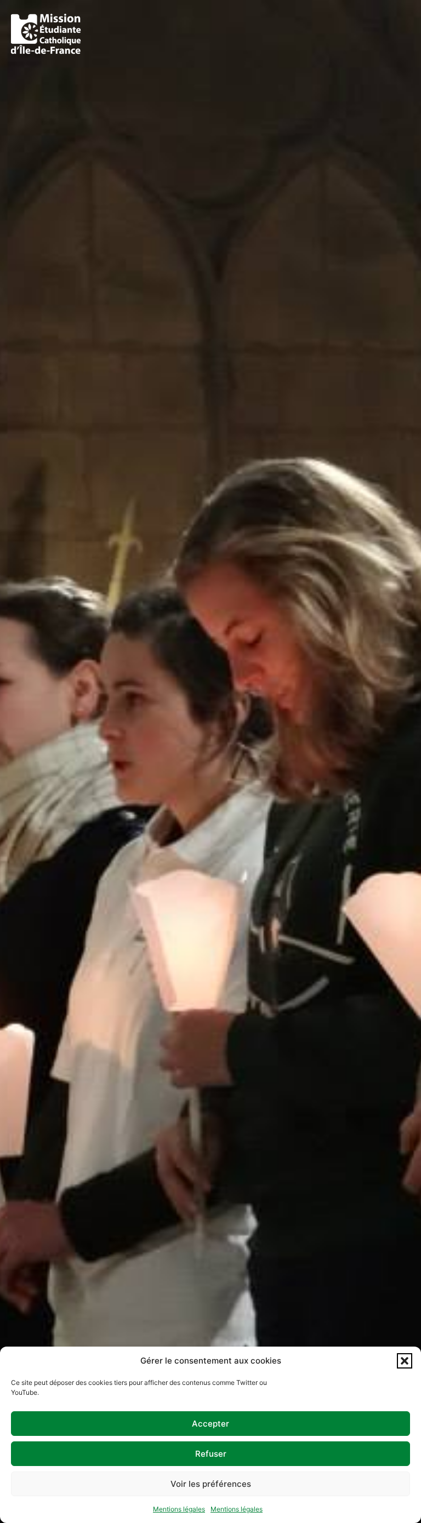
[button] (404, 1360)
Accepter (210, 1423)
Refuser (210, 1453)
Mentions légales (179, 1509)
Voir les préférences (210, 1484)
